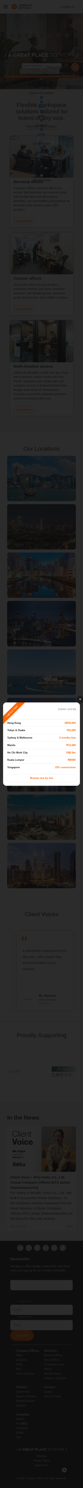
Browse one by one (41, 778)
